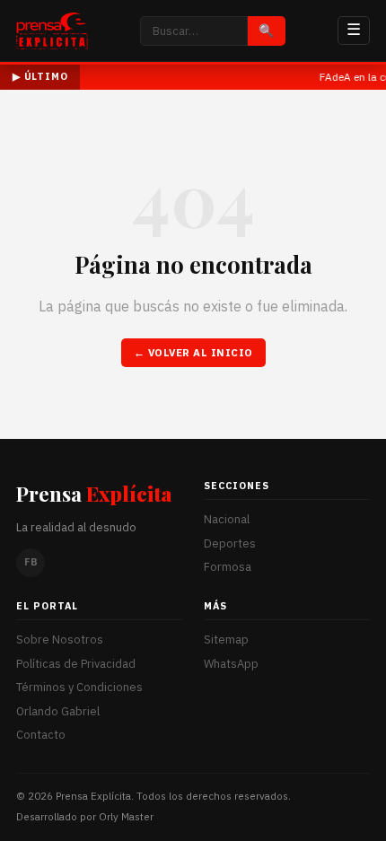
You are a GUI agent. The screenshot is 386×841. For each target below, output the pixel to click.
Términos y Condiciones (79, 687)
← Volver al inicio (193, 352)
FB (31, 562)
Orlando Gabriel (58, 711)
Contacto (41, 734)
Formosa (227, 566)
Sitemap (226, 639)
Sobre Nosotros (59, 639)
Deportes (230, 543)
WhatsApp (231, 663)
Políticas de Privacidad (76, 663)
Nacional (227, 519)
